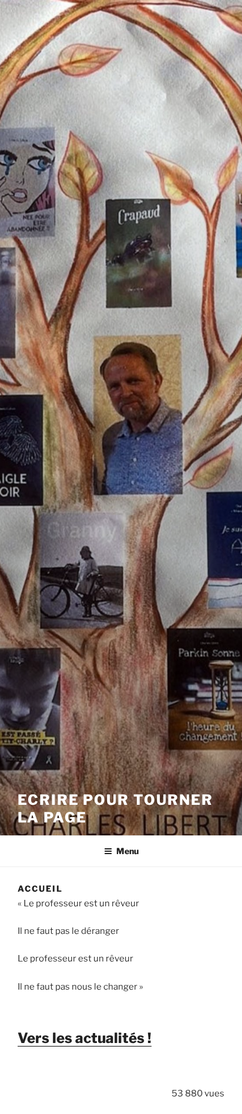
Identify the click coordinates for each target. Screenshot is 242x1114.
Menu (127, 851)
